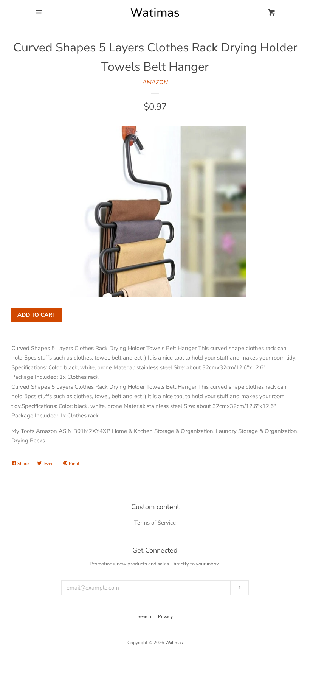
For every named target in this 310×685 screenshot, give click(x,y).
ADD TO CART (36, 315)
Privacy (165, 616)
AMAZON (155, 82)
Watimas (174, 643)
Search (144, 616)
